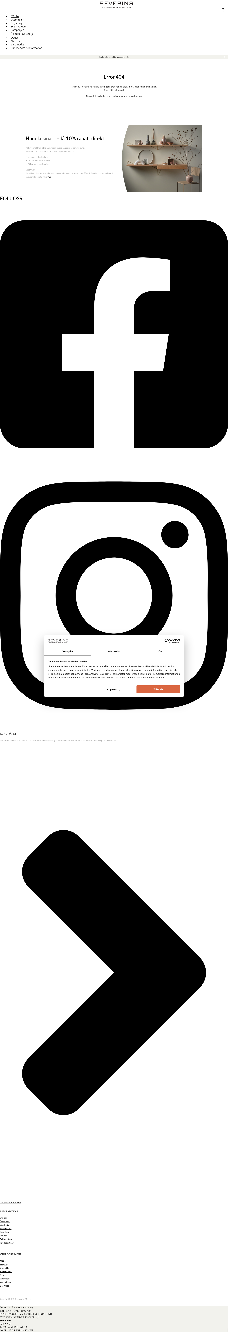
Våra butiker (5, 1225)
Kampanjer (17, 30)
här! (49, 177)
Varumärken (18, 44)
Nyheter (15, 41)
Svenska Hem (19, 26)
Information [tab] (114, 651)
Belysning (16, 23)
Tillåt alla (158, 689)
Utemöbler (17, 19)
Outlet (14, 37)
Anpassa (111, 689)
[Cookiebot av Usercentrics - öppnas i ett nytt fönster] (166, 641)
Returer (3, 1236)
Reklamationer (6, 1239)
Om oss (3, 1218)
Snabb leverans (21, 33)
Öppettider (5, 1222)
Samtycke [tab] (67, 651)
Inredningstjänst (7, 1243)
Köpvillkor (4, 1232)
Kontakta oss (5, 1229)
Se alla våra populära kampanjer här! (114, 57)
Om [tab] (160, 651)
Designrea (4, 1286)
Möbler (15, 16)
